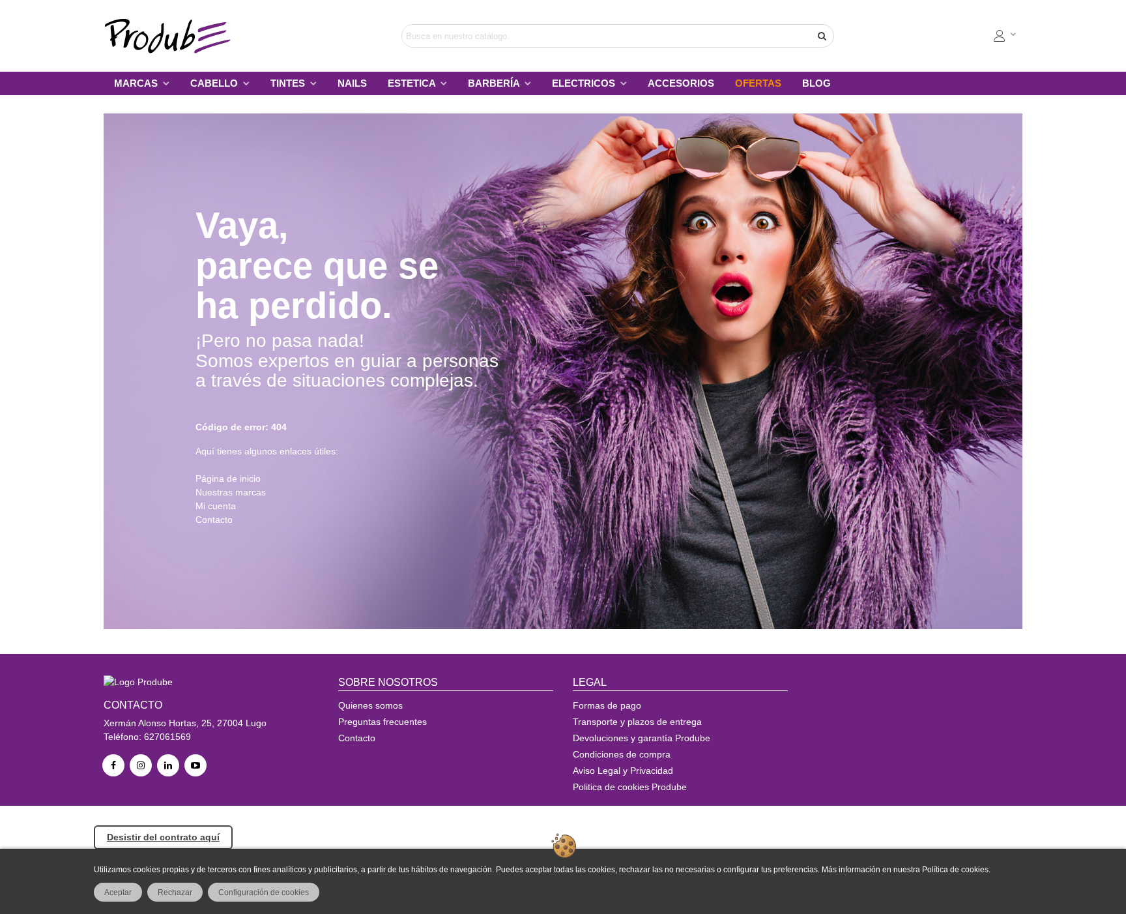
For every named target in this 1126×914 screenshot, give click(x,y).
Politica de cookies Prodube (630, 787)
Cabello (215, 83)
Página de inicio (228, 478)
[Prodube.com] (175, 36)
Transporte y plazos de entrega (637, 721)
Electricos (585, 83)
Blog (816, 83)
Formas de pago (607, 705)
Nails (352, 83)
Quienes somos (370, 705)
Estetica (413, 83)
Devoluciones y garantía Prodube (641, 738)
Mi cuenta (215, 506)
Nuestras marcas (230, 492)
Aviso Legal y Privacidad (623, 770)
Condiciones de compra (622, 754)
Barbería (495, 83)
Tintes (289, 83)
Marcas (137, 83)
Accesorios (681, 83)
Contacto (214, 519)
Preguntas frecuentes (382, 721)
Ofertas (758, 83)
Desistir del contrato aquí (163, 837)
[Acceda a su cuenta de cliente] (1005, 36)
